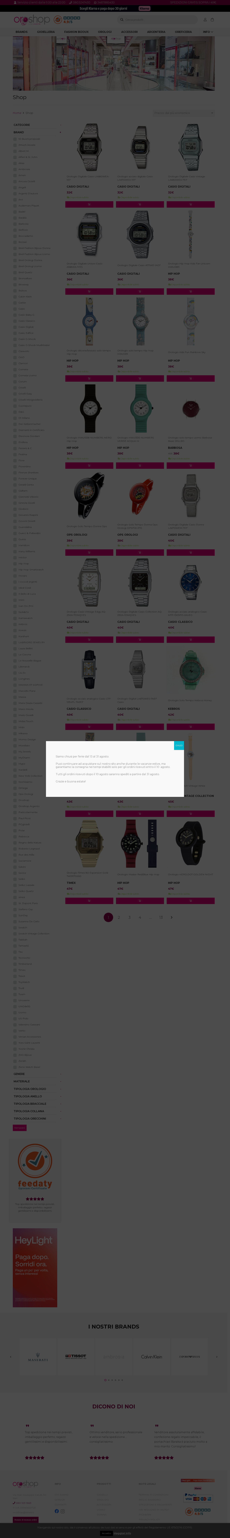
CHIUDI (179, 745)
